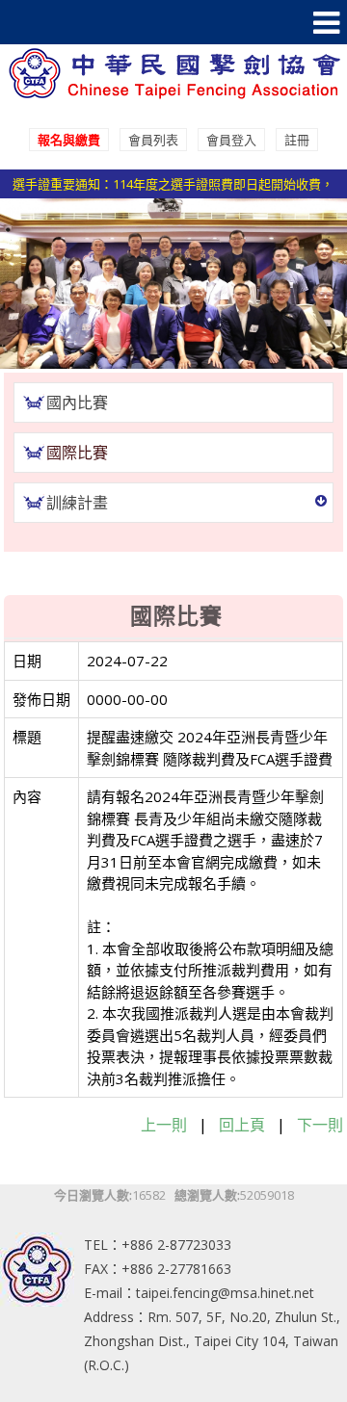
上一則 (164, 1124)
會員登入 (231, 139)
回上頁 (242, 1124)
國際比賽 (77, 452)
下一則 (320, 1124)
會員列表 (153, 139)
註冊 (296, 139)
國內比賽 (77, 402)
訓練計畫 (77, 502)
